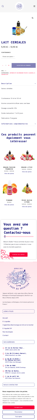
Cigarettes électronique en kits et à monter (18, 325)
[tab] (18, 83)
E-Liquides (6, 321)
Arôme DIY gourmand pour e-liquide (21, 73)
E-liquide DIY (7, 328)
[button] (8, 65)
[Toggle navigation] (29, 6)
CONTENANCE (6, 52)
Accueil (5, 318)
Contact (5, 335)
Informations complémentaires (14, 124)
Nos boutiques (8, 332)
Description (6, 83)
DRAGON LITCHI (26, 167)
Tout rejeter (18, 416)
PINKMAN (9, 200)
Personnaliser (18, 412)
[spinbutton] (5, 65)
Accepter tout (18, 407)
